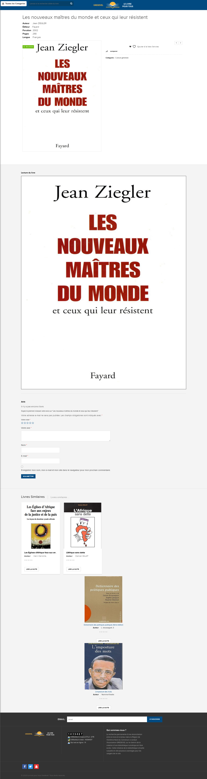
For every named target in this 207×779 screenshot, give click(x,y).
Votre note (25, 420)
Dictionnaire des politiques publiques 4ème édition (103, 625)
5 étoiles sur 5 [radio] (33, 423)
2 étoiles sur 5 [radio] (25, 423)
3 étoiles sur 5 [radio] (27, 423)
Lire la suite (31, 569)
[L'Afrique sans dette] (83, 526)
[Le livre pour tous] (113, 4)
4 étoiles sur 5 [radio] (30, 423)
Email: (61, 719)
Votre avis (26, 428)
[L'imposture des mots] (103, 666)
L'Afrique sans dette (75, 552)
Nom (24, 445)
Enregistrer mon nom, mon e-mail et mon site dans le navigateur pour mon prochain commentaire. (65, 470)
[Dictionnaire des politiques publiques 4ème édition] (103, 599)
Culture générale (121, 58)
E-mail (24, 456)
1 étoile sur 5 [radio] (22, 423)
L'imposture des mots (103, 692)
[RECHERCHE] (71, 3)
